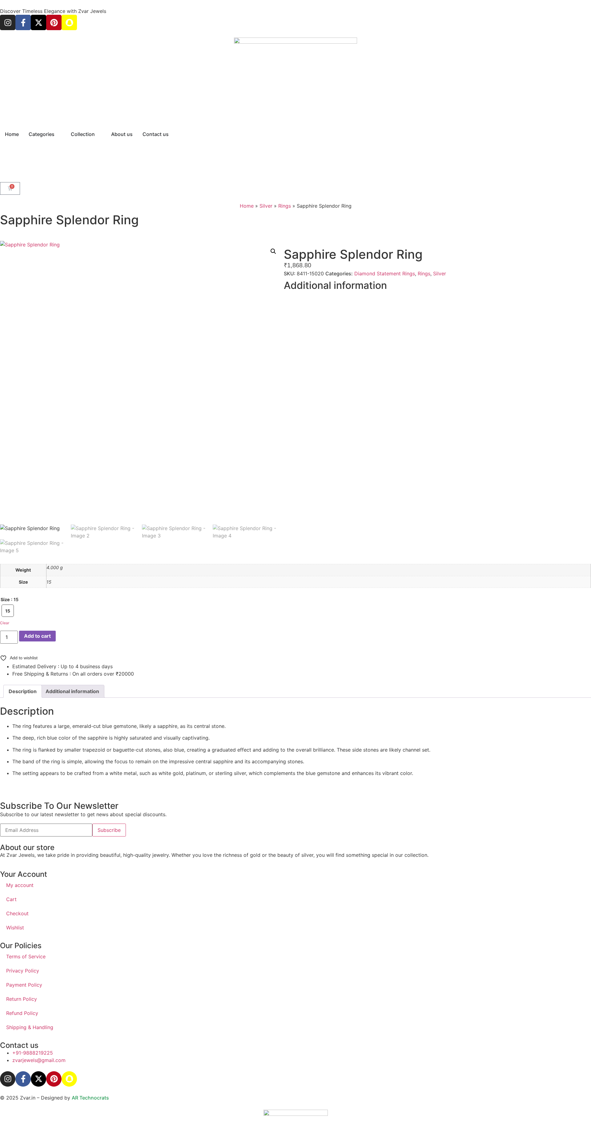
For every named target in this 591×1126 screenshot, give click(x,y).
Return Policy (21, 999)
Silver (265, 206)
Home (247, 206)
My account (20, 885)
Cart (11, 899)
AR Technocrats (90, 1098)
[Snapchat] (69, 22)
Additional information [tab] (72, 691)
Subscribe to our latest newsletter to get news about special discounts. (83, 814)
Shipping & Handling (29, 1027)
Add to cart (37, 636)
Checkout (17, 913)
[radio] (7, 611)
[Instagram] (7, 22)
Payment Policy (24, 985)
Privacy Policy (22, 971)
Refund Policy (22, 1013)
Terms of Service (26, 956)
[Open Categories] (58, 134)
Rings (284, 206)
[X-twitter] (38, 22)
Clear (4, 623)
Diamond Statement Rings (384, 273)
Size (5, 599)
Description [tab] (23, 691)
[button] (273, 251)
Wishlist (15, 927)
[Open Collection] (98, 134)
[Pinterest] (54, 22)
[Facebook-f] (23, 22)
